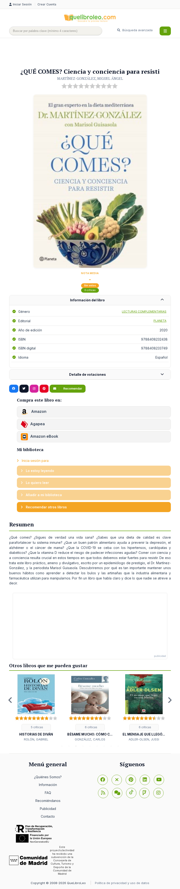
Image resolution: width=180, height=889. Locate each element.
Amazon (38, 411)
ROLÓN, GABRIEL (36, 739)
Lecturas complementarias (144, 311)
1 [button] (62, 746)
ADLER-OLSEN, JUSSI (144, 739)
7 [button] (104, 746)
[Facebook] (103, 780)
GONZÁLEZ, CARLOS (90, 739)
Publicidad (48, 809)
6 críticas (90, 727)
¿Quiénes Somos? (48, 777)
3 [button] (76, 746)
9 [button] (118, 746)
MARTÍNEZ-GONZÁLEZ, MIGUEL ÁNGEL (90, 78)
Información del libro (87, 300)
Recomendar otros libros (46, 507)
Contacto (48, 816)
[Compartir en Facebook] (13, 389)
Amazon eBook (44, 436)
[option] (36, 708)
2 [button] (69, 746)
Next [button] (169, 700)
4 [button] (83, 746)
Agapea (37, 424)
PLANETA (160, 320)
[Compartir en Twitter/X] (24, 389)
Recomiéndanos (47, 801)
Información (48, 785)
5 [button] (90, 746)
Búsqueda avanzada (137, 30)
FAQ (48, 793)
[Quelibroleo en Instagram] (34, 389)
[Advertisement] (94, 53)
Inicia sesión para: (35, 461)
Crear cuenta (47, 4)
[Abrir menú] (165, 31)
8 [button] (111, 746)
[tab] (90, 300)
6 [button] (97, 746)
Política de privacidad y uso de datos (122, 883)
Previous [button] (10, 700)
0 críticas (90, 290)
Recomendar (72, 388)
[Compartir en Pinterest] (44, 389)
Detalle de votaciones (87, 374)
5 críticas (36, 727)
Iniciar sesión (23, 4)
